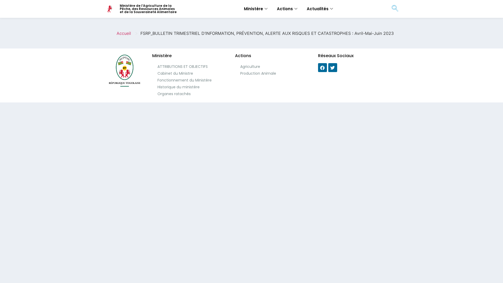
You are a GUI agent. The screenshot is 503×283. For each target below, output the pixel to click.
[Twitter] (332, 67)
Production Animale (258, 73)
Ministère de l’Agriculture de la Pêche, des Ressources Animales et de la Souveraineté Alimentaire (148, 8)
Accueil (124, 33)
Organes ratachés (174, 93)
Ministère (253, 9)
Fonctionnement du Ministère (184, 80)
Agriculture (250, 66)
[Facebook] (322, 67)
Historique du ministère (178, 87)
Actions (285, 9)
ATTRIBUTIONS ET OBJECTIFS (182, 66)
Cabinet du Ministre (175, 73)
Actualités (318, 9)
